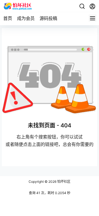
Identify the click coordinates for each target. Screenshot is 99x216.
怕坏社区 (63, 181)
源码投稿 (48, 18)
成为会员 (26, 18)
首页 (7, 18)
